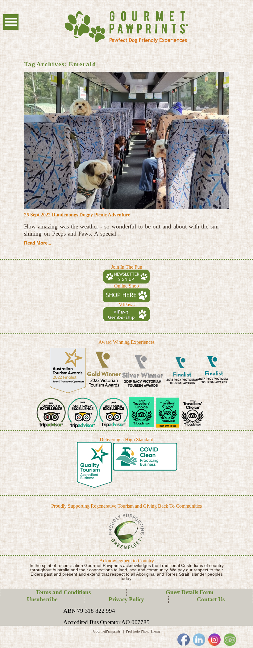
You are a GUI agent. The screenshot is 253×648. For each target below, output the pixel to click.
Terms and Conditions (63, 592)
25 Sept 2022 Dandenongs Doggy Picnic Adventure (77, 214)
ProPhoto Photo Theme (143, 631)
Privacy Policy (126, 599)
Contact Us (210, 599)
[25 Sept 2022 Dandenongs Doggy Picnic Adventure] (126, 140)
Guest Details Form (190, 592)
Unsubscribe (42, 599)
